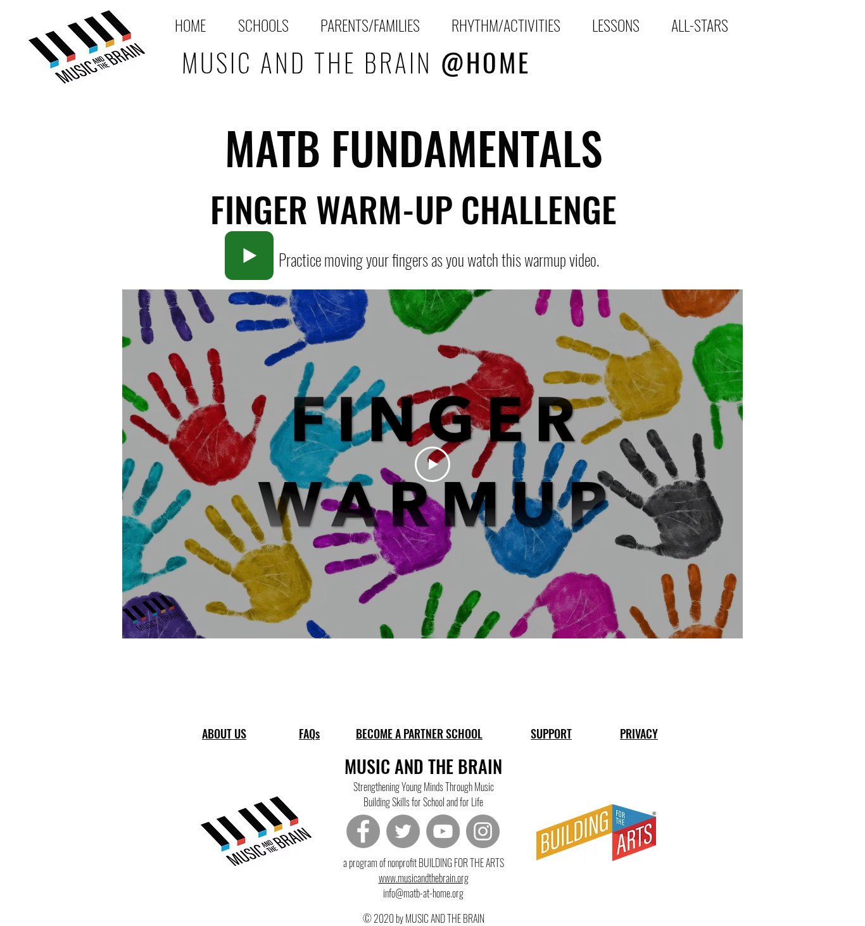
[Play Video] (432, 464)
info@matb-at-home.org (423, 893)
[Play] (249, 255)
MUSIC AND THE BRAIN (356, 62)
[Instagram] (483, 831)
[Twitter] (403, 831)
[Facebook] (363, 831)
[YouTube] (443, 831)
